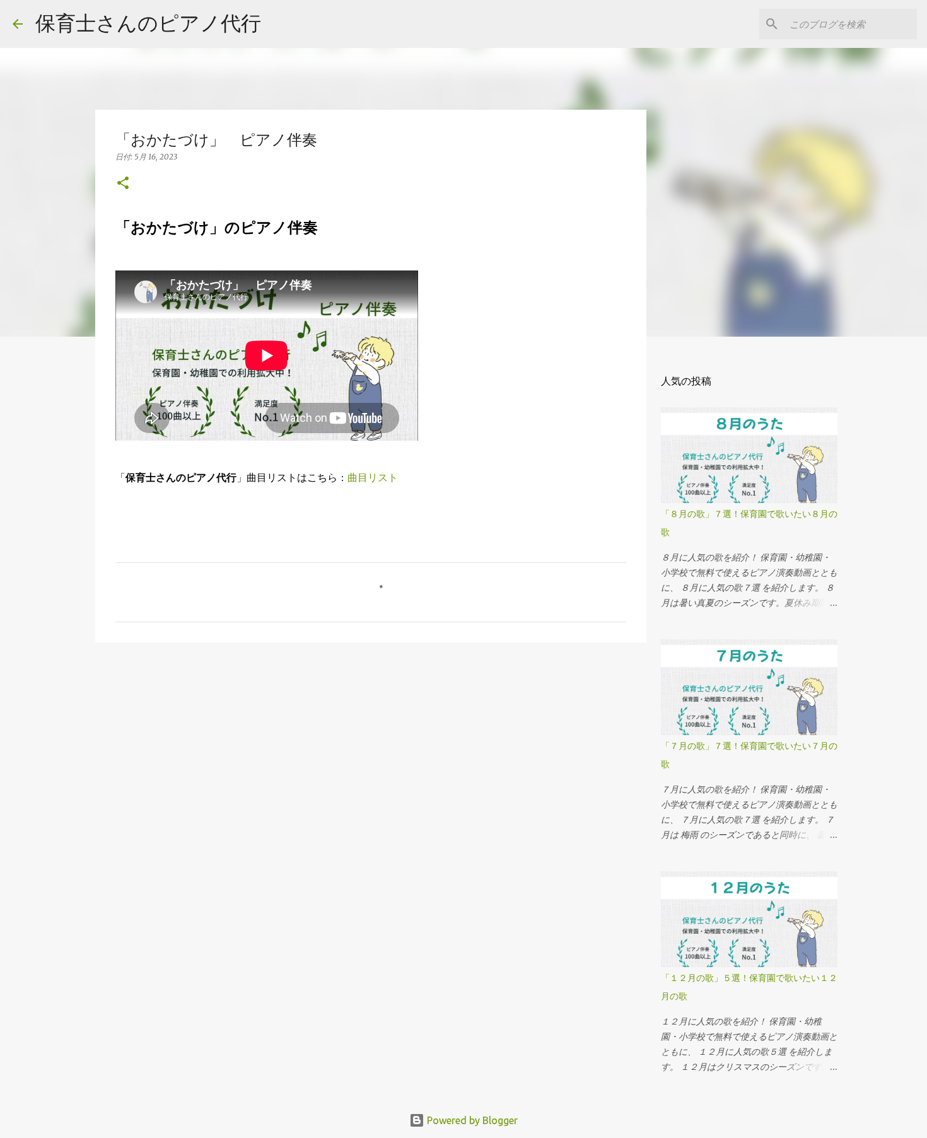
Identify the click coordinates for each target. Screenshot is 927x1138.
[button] (123, 183)
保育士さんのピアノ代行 (148, 22)
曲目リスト (372, 477)
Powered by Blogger (471, 1120)
